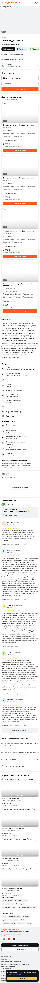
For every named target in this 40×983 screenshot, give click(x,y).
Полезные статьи (6, 956)
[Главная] (12, 3)
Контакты (4, 971)
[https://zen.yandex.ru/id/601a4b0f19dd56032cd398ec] (14, 939)
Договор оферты (6, 968)
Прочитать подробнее (14, 974)
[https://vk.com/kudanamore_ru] (3, 939)
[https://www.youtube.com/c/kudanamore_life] (9, 939)
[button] (2, 2)
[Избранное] (37, 3)
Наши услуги (5, 959)
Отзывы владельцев (8, 954)
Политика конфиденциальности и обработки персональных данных (15, 965)
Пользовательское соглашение (11, 961)
